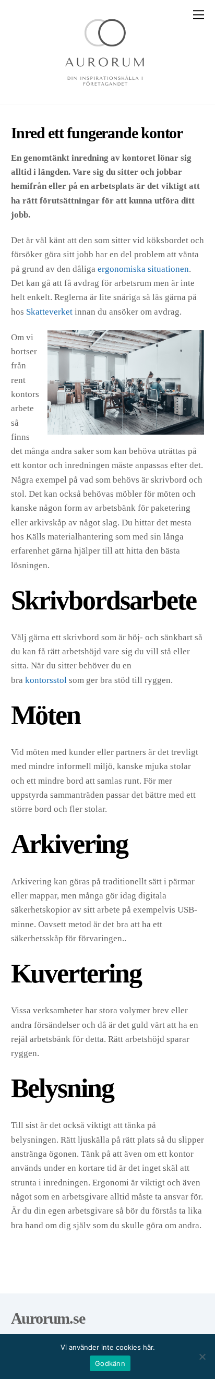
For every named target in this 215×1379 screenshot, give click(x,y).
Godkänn (110, 1363)
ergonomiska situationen (143, 269)
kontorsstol (46, 680)
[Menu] (198, 14)
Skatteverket (49, 312)
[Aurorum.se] (105, 91)
